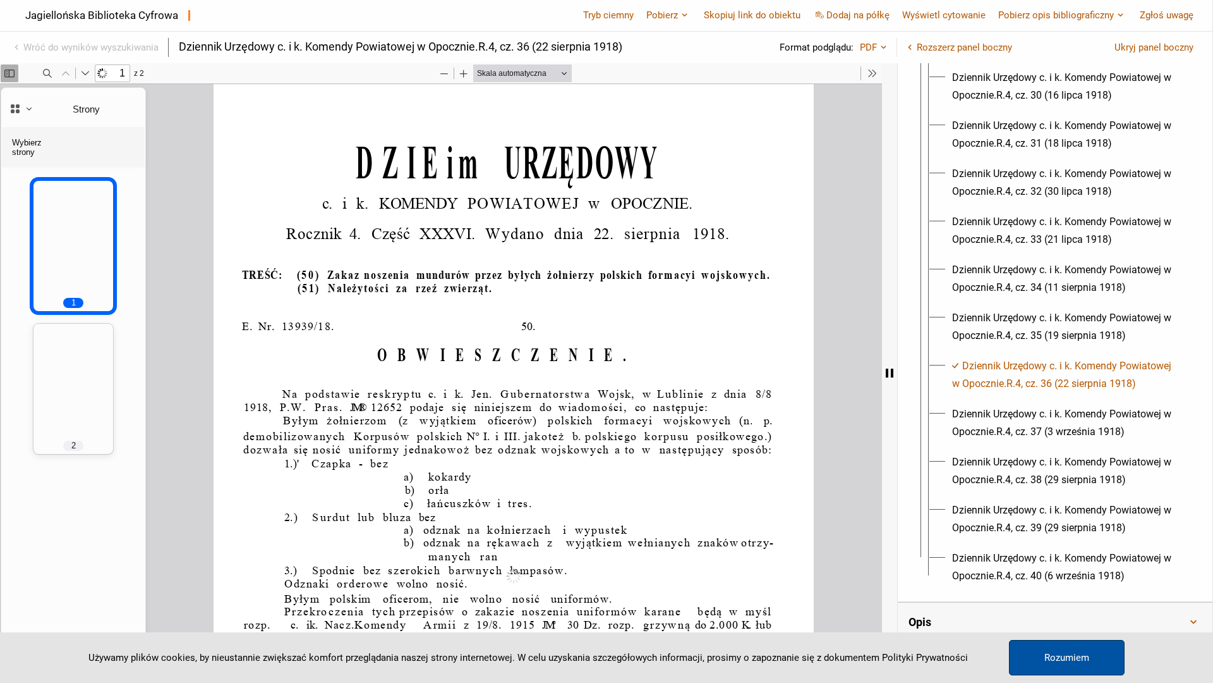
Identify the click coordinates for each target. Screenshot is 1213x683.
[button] (1055, 622)
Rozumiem (1066, 657)
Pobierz (662, 15)
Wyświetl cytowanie (944, 15)
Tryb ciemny (608, 15)
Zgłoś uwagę (1166, 15)
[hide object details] (889, 373)
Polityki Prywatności (925, 657)
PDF (868, 47)
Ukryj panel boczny (1153, 47)
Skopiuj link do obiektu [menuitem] (752, 15)
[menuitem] (1066, 86)
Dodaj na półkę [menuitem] (858, 15)
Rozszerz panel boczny (964, 47)
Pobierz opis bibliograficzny (1056, 15)
